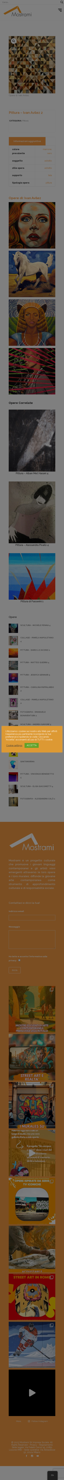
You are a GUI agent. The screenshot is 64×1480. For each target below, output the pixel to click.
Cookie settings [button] (14, 745)
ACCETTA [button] (32, 745)
